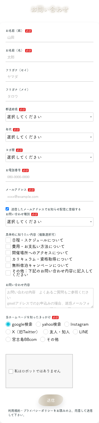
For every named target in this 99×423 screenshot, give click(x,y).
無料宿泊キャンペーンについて (40, 265)
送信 (51, 400)
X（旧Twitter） (26, 332)
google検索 (22, 324)
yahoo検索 (51, 324)
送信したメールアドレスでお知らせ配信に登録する (45, 209)
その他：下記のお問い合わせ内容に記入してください (52, 273)
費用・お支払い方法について (38, 246)
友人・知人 (60, 332)
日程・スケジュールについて (37, 240)
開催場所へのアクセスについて (40, 253)
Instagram (80, 324)
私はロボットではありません (37, 371)
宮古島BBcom (24, 339)
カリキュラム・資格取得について (42, 259)
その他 (52, 339)
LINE (83, 332)
